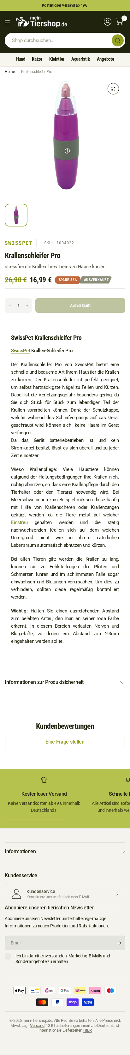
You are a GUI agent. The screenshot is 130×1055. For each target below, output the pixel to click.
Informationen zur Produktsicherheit (44, 682)
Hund (20, 59)
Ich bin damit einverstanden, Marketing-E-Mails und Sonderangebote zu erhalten (62, 958)
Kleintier (56, 59)
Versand (37, 1025)
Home (10, 72)
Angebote (105, 59)
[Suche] (118, 40)
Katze (37, 59)
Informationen (20, 851)
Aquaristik (80, 59)
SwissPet (18, 243)
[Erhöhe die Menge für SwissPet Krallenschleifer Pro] (27, 305)
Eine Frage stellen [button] (64, 742)
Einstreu (19, 522)
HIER (87, 1030)
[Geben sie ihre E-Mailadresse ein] (119, 943)
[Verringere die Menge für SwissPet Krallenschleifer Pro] (10, 305)
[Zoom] (113, 88)
